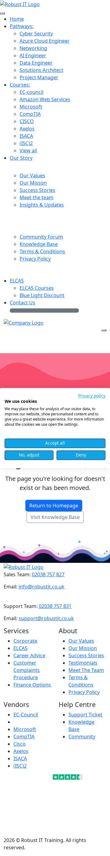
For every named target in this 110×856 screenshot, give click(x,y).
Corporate (25, 641)
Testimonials (82, 662)
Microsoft (24, 729)
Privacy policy (91, 396)
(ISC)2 (20, 765)
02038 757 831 (55, 606)
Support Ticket (85, 714)
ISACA (20, 758)
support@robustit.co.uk (46, 618)
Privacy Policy (84, 692)
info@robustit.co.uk (41, 586)
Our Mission (82, 648)
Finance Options (32, 684)
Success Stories (86, 655)
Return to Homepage (53, 505)
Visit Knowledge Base (55, 517)
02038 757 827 (48, 574)
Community (81, 736)
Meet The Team (86, 670)
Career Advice (29, 655)
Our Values (81, 641)
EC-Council (25, 714)
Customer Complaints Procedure (26, 670)
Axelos (20, 751)
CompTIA (24, 736)
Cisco (19, 744)
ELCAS (20, 648)
